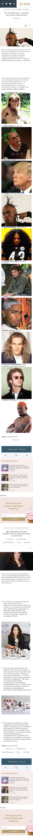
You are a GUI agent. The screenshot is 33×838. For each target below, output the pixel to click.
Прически (16, 18)
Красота (26, 9)
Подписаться (13, 519)
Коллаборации (21, 539)
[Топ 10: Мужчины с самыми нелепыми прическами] (30, 25)
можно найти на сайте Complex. (13, 89)
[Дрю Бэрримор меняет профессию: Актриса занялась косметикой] (30, 549)
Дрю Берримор (8, 542)
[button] (2, 4)
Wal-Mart (27, 542)
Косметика (9, 539)
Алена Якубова (16, 9)
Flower (19, 542)
